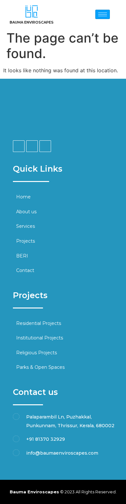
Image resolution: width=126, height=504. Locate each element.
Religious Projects (36, 353)
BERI (22, 256)
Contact (25, 270)
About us (26, 212)
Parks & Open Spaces (40, 367)
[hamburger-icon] (102, 14)
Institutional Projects (39, 338)
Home (23, 197)
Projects (25, 241)
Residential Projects (38, 323)
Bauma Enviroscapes (32, 22)
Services (25, 226)
